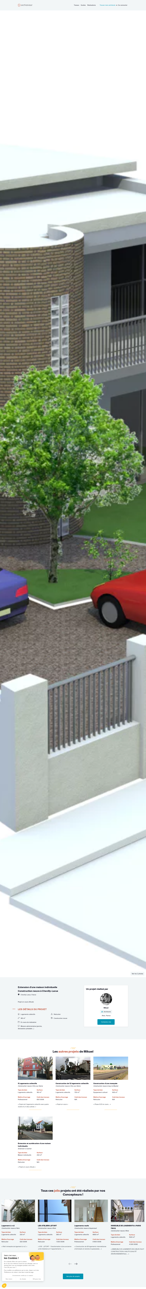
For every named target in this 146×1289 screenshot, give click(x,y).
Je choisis (23, 1279)
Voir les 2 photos (137, 974)
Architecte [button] (107, 1012)
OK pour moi (37, 1279)
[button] (4, 1285)
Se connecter (122, 5)
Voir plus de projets (73, 1276)
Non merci (9, 1279)
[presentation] (71, 1264)
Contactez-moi (106, 1022)
